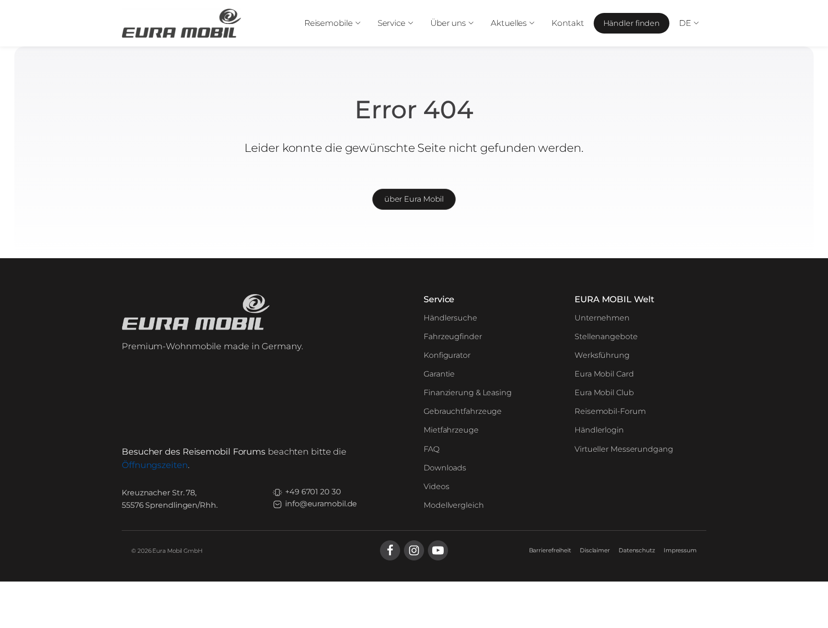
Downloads (445, 467)
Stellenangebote (606, 336)
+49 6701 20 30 (313, 491)
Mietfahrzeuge (451, 429)
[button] (331, 23)
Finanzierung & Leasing (468, 392)
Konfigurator (447, 355)
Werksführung (602, 355)
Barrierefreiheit (550, 550)
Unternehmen (602, 317)
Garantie (439, 373)
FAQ (431, 449)
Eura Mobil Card (604, 373)
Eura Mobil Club (604, 392)
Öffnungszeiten (155, 465)
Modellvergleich (454, 505)
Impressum (680, 550)
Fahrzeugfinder (453, 336)
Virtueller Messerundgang (624, 449)
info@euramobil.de (321, 503)
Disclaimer (595, 550)
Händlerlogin (599, 429)
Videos (436, 486)
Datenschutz (637, 550)
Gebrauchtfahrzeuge (463, 411)
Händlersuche (450, 317)
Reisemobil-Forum (610, 411)
